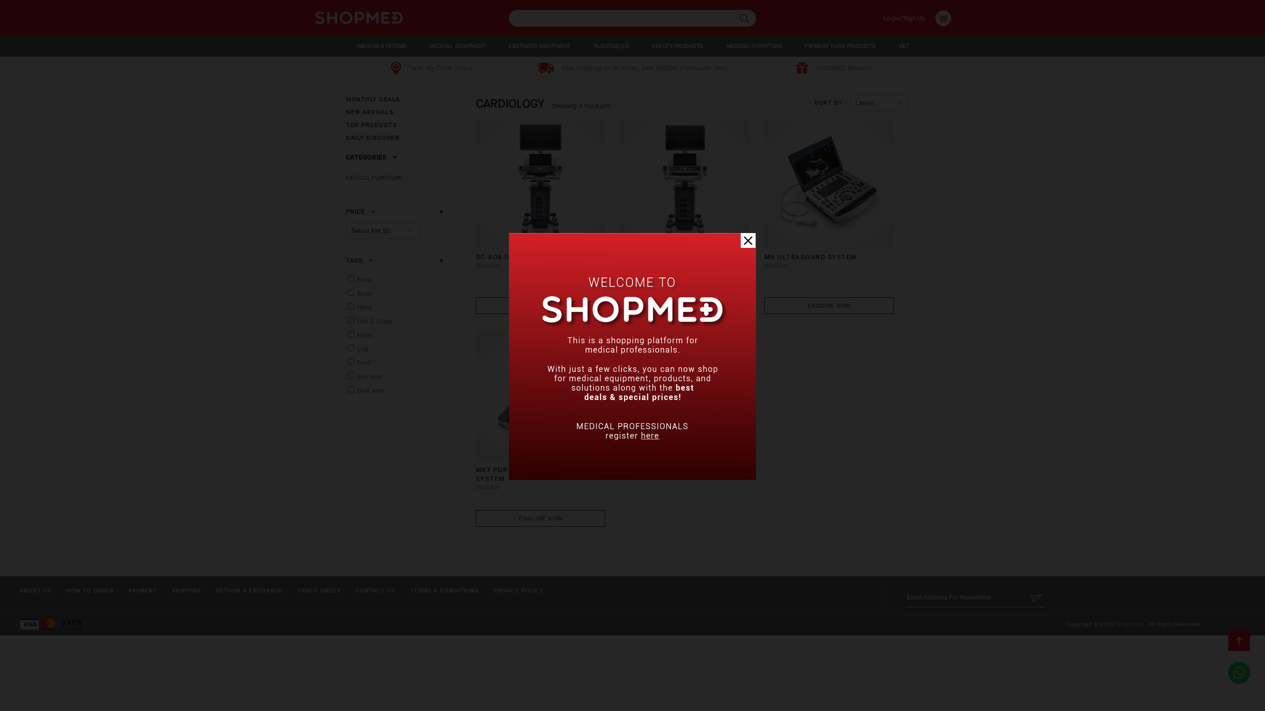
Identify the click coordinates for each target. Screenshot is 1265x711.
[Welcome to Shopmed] (632, 478)
